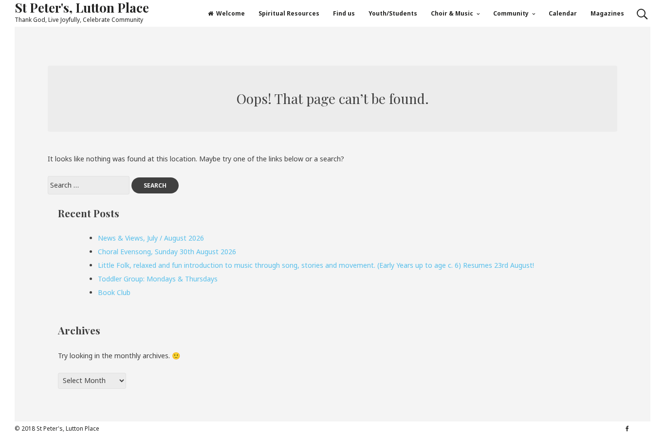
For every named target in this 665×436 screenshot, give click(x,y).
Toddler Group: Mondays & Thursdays (158, 278)
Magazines (607, 13)
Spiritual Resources (289, 13)
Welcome (230, 13)
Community (511, 13)
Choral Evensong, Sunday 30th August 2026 (167, 251)
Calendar (563, 13)
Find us (344, 13)
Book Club (114, 292)
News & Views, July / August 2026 (151, 238)
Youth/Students (393, 13)
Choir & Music (452, 13)
